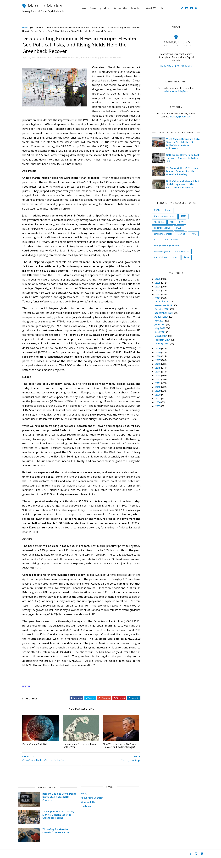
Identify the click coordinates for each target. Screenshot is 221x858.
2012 (158, 379)
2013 (158, 375)
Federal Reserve (162, 227)
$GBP (179, 227)
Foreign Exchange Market (166, 245)
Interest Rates (182, 251)
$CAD (157, 239)
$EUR (183, 216)
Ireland (85, 27)
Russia (102, 27)
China (40, 27)
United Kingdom (162, 251)
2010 (158, 386)
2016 (158, 363)
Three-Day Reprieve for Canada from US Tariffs (55, 831)
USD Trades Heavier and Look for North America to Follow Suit (182, 158)
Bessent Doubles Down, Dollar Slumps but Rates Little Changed (59, 797)
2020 (158, 348)
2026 (158, 278)
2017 (158, 360)
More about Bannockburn (176, 65)
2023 (158, 290)
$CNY (186, 257)
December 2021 (163, 301)
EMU (68, 27)
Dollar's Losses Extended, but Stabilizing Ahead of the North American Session (182, 184)
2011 (158, 383)
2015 (158, 367)
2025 (158, 282)
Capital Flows (160, 257)
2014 (158, 371)
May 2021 (160, 328)
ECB (172, 222)
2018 (158, 356)
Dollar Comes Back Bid (34, 744)
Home (25, 27)
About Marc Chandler (127, 8)
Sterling (181, 233)
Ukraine (111, 27)
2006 (158, 402)
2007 (158, 398)
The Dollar (159, 222)
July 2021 (160, 320)
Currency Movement (55, 27)
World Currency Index (95, 8)
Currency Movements (164, 216)
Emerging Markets (163, 233)
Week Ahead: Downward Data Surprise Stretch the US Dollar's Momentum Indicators (183, 143)
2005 (158, 406)
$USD (32, 27)
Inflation (76, 27)
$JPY (181, 222)
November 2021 (164, 305)
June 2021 (160, 324)
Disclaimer (86, 806)
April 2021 (160, 332)
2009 (158, 390)
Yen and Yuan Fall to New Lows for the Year (79, 746)
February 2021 (163, 339)
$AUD (193, 233)
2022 (158, 294)
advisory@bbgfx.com (180, 116)
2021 (158, 298)
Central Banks (172, 239)
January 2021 (162, 343)
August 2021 (162, 316)
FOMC (175, 257)
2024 (158, 286)
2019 (158, 352)
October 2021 (162, 309)
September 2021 (164, 312)
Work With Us (154, 8)
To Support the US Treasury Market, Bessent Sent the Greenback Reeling (182, 171)
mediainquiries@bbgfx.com (176, 91)
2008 (158, 394)
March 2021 (161, 335)
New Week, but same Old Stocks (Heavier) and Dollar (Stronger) (120, 746)
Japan (94, 27)
